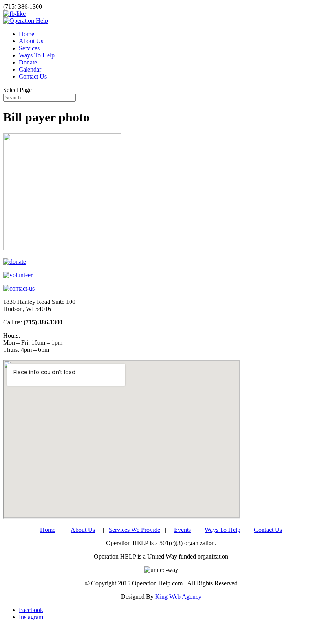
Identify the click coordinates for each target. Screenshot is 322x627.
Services (29, 48)
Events (182, 529)
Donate (28, 62)
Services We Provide (134, 529)
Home (26, 34)
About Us (31, 41)
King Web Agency (178, 596)
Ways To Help (37, 55)
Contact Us (33, 76)
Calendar (30, 69)
